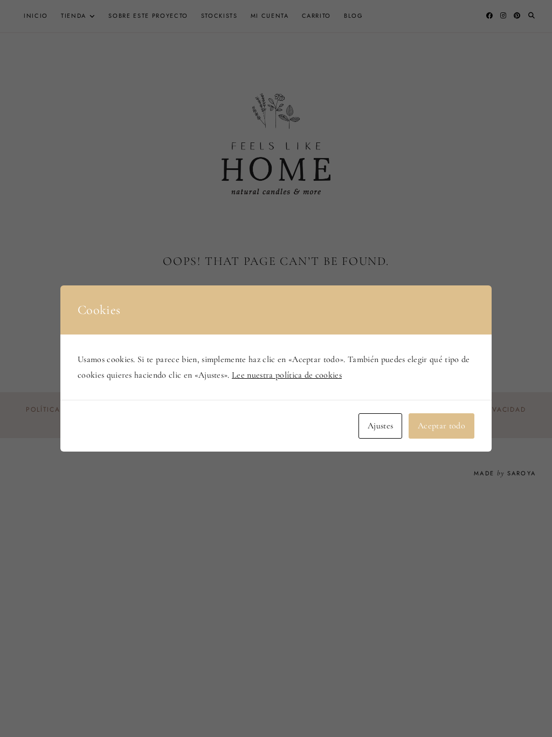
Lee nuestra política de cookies (287, 375)
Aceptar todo (441, 425)
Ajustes (380, 425)
